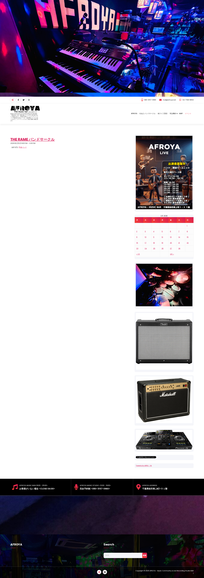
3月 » (172, 254)
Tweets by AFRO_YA (144, 465)
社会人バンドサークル (147, 113)
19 (162, 243)
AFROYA (134, 113)
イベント (188, 113)
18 (154, 243)
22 (188, 243)
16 (137, 243)
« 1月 (138, 254)
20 (171, 243)
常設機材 (173, 113)
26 (163, 248)
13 (171, 237)
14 (179, 237)
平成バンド (23, 147)
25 (154, 248)
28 (179, 248)
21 (179, 243)
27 (171, 248)
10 (145, 237)
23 (137, 248)
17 (145, 243)
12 (162, 237)
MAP (181, 113)
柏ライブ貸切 (162, 113)
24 (146, 248)
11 (153, 237)
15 (187, 237)
